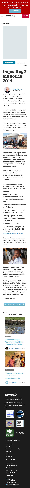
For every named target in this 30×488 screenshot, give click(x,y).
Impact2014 (18, 233)
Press (7, 453)
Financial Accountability (13, 448)
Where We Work (10, 472)
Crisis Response (11, 467)
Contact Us (9, 456)
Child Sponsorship (11, 465)
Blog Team (13, 382)
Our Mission (9, 444)
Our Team (9, 446)
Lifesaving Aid (10, 463)
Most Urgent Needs (11, 470)
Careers (8, 451)
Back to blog (6, 23)
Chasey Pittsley (15, 348)
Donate (25, 16)
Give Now (15, 10)
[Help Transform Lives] (15, 304)
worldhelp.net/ (8, 233)
